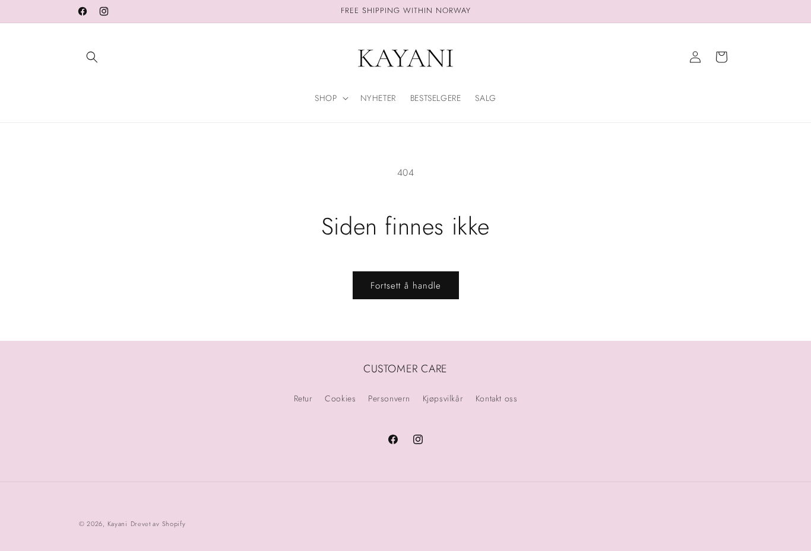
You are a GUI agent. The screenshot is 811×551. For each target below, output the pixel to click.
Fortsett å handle (405, 285)
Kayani (117, 523)
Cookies (340, 398)
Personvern (389, 398)
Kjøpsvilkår (443, 398)
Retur (303, 398)
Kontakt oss (497, 398)
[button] (92, 57)
